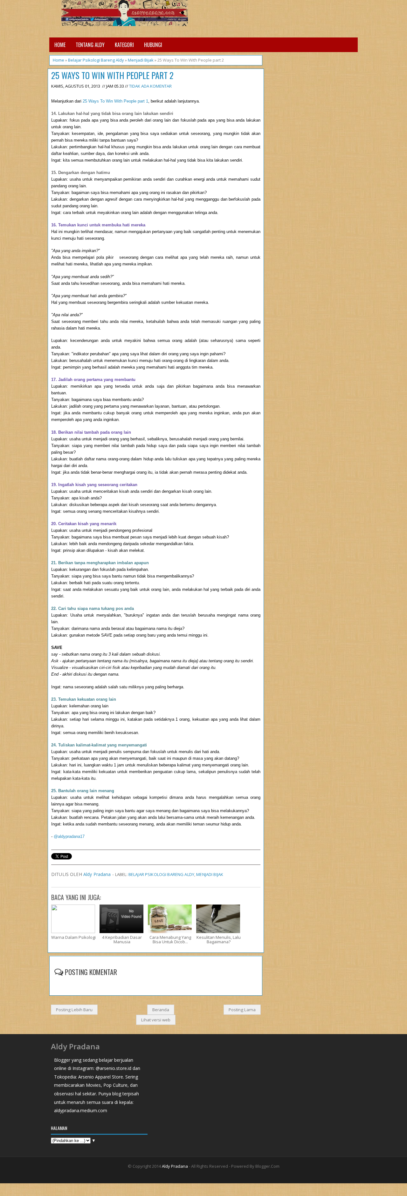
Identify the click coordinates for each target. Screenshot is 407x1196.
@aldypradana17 (69, 836)
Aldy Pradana (97, 874)
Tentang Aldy (90, 45)
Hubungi (153, 45)
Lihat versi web (155, 1020)
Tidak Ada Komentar (150, 86)
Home (60, 45)
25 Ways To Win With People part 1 (115, 101)
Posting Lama (242, 1009)
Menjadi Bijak (141, 60)
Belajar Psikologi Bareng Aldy (96, 60)
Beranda (160, 1009)
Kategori (124, 45)
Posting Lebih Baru (74, 1009)
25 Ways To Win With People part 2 (112, 75)
